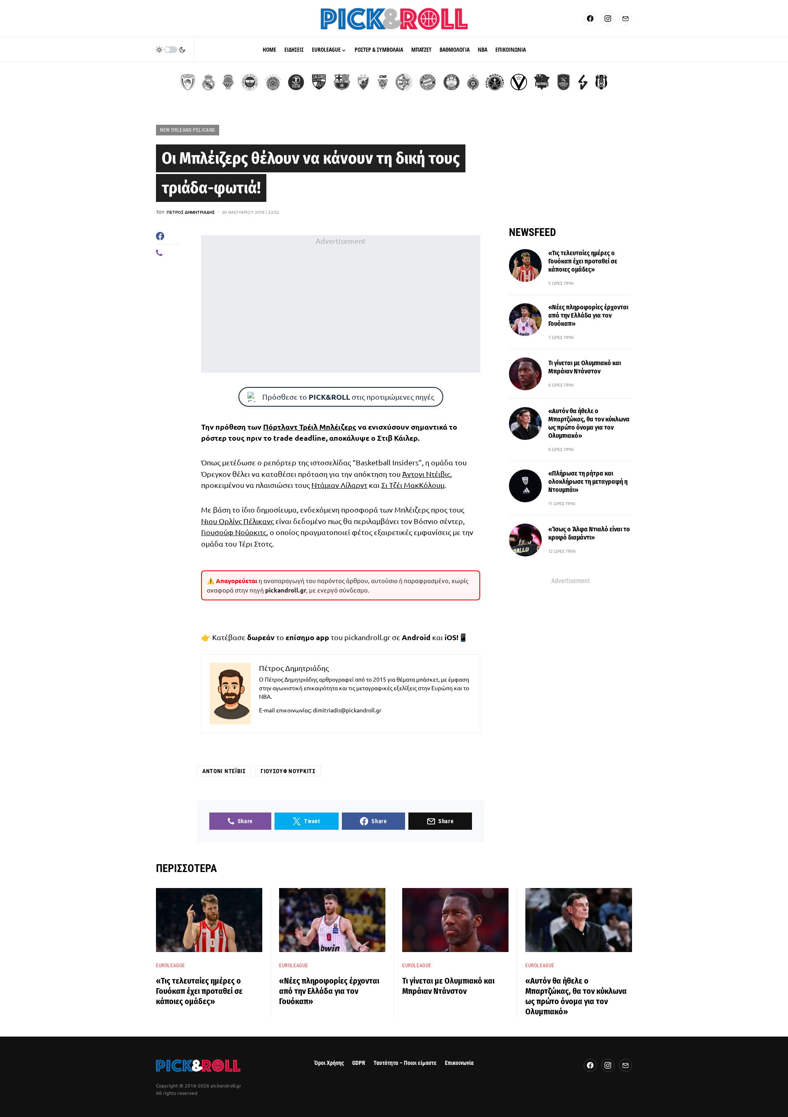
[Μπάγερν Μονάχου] (427, 82)
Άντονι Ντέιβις (426, 473)
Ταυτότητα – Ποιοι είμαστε (405, 1063)
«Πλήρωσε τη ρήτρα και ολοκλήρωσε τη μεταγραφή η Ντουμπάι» (588, 481)
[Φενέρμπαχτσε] (250, 82)
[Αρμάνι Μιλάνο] (451, 82)
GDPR (358, 1063)
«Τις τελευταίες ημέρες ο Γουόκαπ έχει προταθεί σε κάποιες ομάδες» (582, 261)
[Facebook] (590, 18)
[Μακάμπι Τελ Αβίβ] (404, 82)
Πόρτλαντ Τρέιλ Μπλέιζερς (309, 426)
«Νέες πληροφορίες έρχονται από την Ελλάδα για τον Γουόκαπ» (588, 315)
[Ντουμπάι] (382, 82)
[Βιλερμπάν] (583, 82)
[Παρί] (495, 82)
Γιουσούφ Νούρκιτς (233, 532)
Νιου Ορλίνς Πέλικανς (237, 521)
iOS (450, 637)
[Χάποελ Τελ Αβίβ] (296, 82)
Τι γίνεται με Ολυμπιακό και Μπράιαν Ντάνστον (584, 367)
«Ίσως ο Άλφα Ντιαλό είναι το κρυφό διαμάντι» (589, 533)
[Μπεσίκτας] (601, 82)
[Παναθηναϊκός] (273, 82)
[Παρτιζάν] (473, 82)
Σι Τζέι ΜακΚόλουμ (412, 485)
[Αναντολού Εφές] (563, 82)
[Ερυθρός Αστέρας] (363, 82)
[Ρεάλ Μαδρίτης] (208, 82)
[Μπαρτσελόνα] (342, 82)
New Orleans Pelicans (187, 130)
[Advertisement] (340, 304)
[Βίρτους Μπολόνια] (519, 82)
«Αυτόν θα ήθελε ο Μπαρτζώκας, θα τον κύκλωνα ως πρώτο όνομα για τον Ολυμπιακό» (589, 423)
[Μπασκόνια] (542, 82)
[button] (171, 49)
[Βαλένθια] (228, 82)
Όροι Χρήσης (329, 1063)
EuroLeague (170, 965)
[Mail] (625, 18)
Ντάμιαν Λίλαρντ (339, 485)
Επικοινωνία (459, 1063)
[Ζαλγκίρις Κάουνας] (319, 82)
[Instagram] (607, 18)
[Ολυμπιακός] (188, 82)
